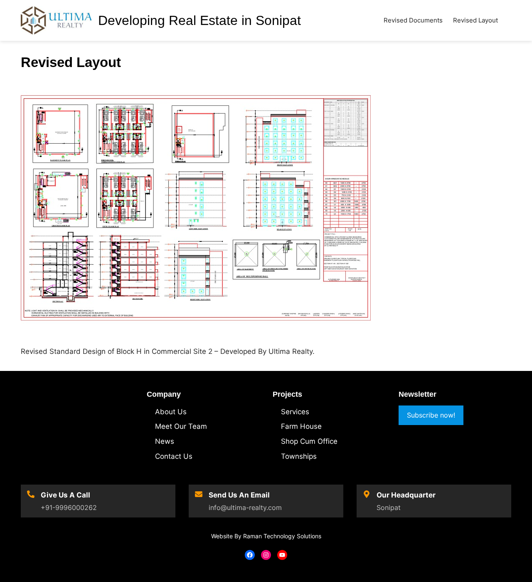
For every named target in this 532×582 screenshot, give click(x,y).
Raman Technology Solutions (282, 536)
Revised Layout (475, 20)
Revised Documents (413, 20)
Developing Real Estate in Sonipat (199, 20)
